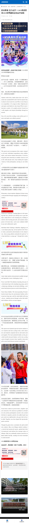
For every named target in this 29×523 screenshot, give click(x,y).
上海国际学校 (19, 6)
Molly (8, 463)
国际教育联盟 (19, 463)
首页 (9, 6)
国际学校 (13, 6)
